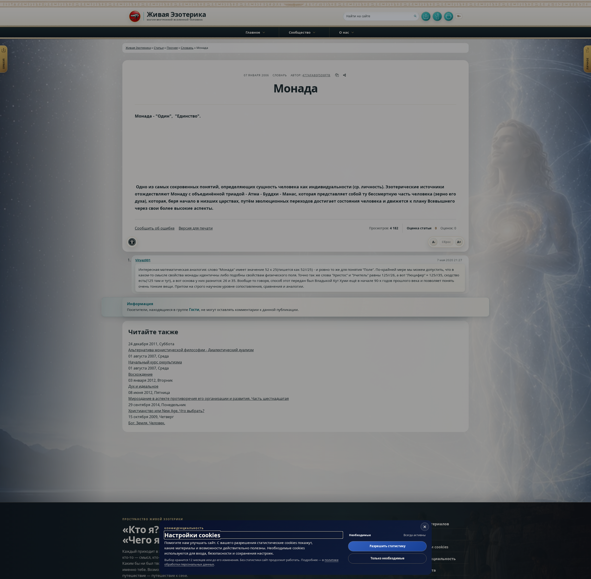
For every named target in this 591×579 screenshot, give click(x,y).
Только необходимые (387, 558)
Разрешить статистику (387, 546)
